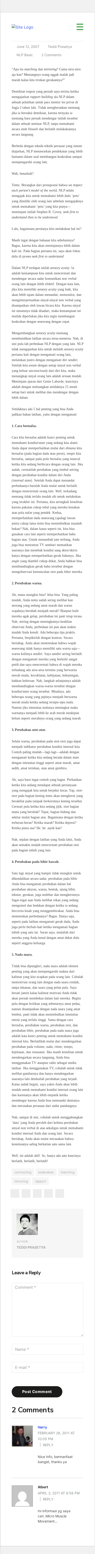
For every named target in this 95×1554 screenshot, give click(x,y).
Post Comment (37, 1391)
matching (68, 1172)
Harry (42, 1427)
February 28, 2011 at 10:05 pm (56, 1436)
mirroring (21, 1181)
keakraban (46, 1172)
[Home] (22, 26)
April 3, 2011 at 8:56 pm (59, 1493)
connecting (22, 1172)
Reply (48, 1445)
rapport (40, 1181)
